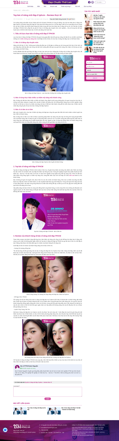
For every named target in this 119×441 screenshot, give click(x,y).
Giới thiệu (30, 6)
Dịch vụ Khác (88, 6)
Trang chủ (16, 10)
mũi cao (71, 175)
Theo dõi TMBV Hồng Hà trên (58, 19)
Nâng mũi (25, 10)
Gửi (47, 399)
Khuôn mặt (53, 6)
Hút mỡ (77, 6)
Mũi (45, 6)
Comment (16, 386)
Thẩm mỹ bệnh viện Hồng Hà (39, 19)
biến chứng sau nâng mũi (29, 39)
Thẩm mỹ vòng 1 (66, 6)
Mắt (38, 6)
